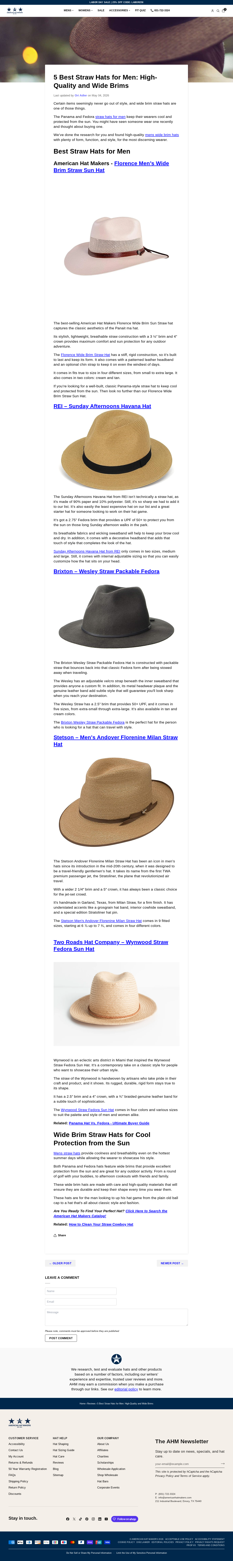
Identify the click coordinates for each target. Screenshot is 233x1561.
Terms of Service (191, 1476)
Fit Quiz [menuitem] (140, 10)
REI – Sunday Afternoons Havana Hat (102, 406)
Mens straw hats (67, 1153)
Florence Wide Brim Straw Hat (85, 355)
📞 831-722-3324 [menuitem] (160, 10)
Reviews (91, 1403)
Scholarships (105, 1462)
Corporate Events (108, 1487)
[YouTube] (106, 1519)
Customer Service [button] (24, 1438)
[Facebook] (67, 1519)
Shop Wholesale (107, 1475)
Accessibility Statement (209, 1539)
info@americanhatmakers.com (175, 1497)
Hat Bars (102, 1481)
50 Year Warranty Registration (28, 1469)
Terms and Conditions (211, 1545)
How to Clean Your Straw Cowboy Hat (101, 1224)
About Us (103, 1444)
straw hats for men (110, 117)
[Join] (221, 1463)
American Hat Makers (145, 1539)
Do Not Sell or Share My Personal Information (89, 1553)
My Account (16, 1456)
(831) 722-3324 (166, 1494)
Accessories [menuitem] (118, 10)
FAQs (12, 1475)
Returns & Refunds (21, 1462)
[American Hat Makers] (15, 10)
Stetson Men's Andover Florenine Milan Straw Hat (101, 921)
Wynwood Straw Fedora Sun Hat (87, 1110)
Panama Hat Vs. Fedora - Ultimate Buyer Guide (109, 1123)
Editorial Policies (163, 1542)
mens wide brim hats (162, 135)
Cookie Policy (126, 1542)
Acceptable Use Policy (179, 1539)
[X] (74, 1519)
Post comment (61, 1338)
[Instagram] (93, 1519)
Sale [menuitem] (101, 10)
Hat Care (58, 1456)
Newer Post (172, 1263)
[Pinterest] (86, 1519)
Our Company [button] (108, 1438)
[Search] (218, 10)
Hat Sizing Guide (63, 1450)
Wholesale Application (111, 1469)
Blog (56, 1469)
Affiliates (102, 1450)
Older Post (60, 1263)
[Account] (212, 10)
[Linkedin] (99, 1519)
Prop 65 (191, 1545)
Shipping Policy (18, 1481)
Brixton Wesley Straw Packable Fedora (93, 722)
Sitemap (58, 1475)
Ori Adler (81, 95)
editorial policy (126, 1389)
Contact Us (16, 1450)
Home (82, 1403)
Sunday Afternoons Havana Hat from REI (87, 551)
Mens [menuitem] (67, 10)
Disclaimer (143, 1542)
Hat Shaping (60, 1444)
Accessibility (17, 1444)
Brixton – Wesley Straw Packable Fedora (106, 571)
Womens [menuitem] (84, 10)
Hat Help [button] (60, 1438)
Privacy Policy (164, 1476)
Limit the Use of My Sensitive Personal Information (141, 1553)
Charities (103, 1456)
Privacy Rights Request (209, 1542)
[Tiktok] (80, 1519)
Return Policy (17, 1487)
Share (62, 1235)
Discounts (15, 1493)
